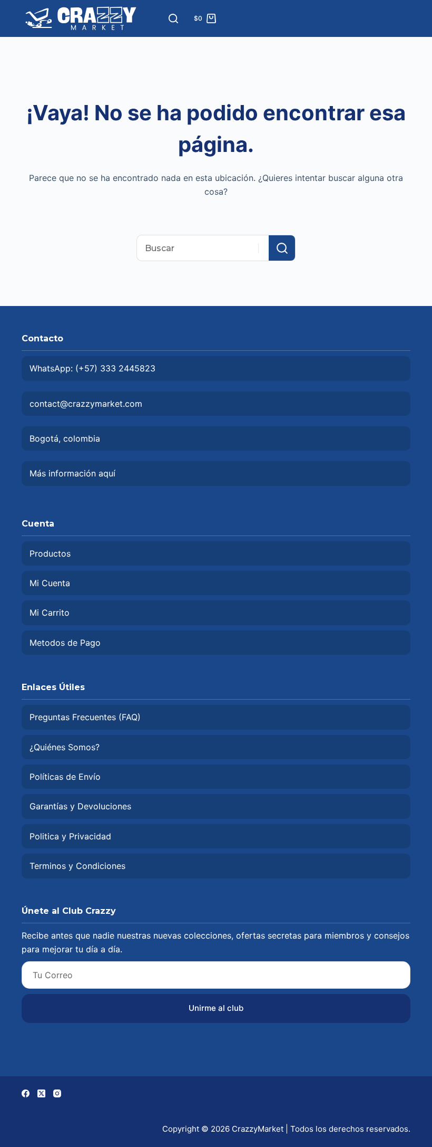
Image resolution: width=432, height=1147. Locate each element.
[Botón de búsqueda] (282, 248)
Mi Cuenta (50, 583)
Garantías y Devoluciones (80, 806)
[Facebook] (26, 1093)
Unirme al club (216, 1008)
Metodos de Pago (65, 642)
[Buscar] (173, 18)
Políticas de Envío (65, 776)
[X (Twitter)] (41, 1093)
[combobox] (203, 248)
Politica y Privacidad (70, 836)
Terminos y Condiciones (77, 866)
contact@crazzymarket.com (86, 403)
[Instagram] (57, 1093)
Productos (50, 553)
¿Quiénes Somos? (65, 747)
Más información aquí (72, 473)
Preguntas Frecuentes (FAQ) (85, 717)
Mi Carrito (50, 612)
